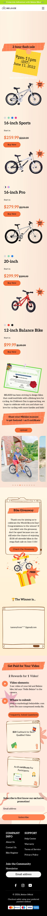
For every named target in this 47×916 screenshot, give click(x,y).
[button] (12, 485)
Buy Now (12, 144)
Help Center (30, 839)
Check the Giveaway (23, 549)
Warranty (29, 844)
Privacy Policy (31, 855)
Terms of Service (33, 849)
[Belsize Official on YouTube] (30, 886)
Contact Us (11, 847)
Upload (23, 430)
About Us (10, 842)
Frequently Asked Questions (23, 714)
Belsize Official (27, 894)
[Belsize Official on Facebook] (16, 886)
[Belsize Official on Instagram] (23, 886)
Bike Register (12, 853)
